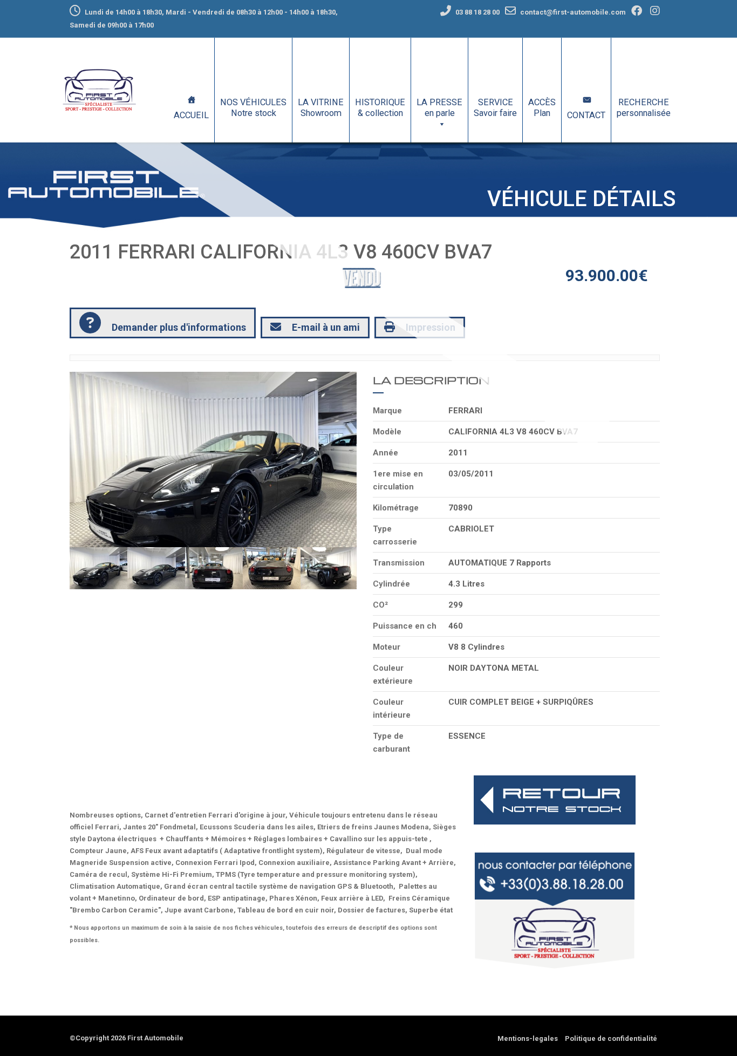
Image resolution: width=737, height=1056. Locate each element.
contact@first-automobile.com (573, 12)
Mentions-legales (527, 1038)
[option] (213, 459)
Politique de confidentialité (611, 1038)
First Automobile (155, 1038)
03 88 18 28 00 (477, 12)
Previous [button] (98, 459)
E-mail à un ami (326, 327)
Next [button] (328, 459)
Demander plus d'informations (179, 327)
